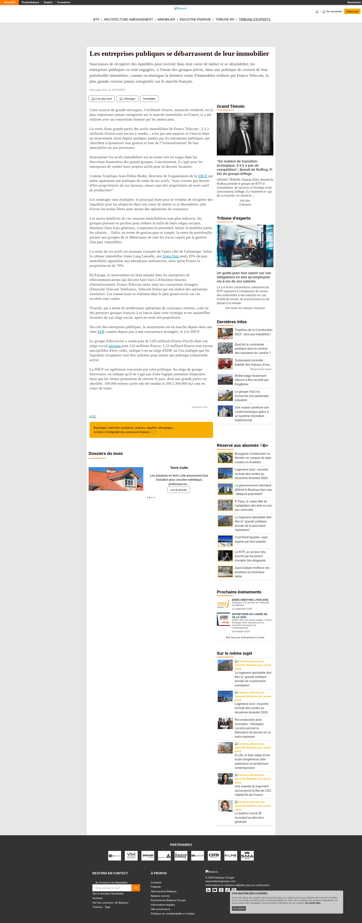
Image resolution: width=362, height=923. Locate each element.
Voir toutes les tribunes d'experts (245, 308)
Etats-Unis (171, 256)
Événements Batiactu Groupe (168, 900)
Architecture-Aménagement (128, 19)
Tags (107, 906)
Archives (97, 898)
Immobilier (166, 19)
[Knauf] (181, 855)
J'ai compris (239, 908)
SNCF (202, 176)
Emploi (48, 2)
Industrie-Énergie (195, 19)
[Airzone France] (114, 855)
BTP (96, 19)
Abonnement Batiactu (163, 891)
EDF (100, 331)
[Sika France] (164, 855)
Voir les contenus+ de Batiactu (110, 902)
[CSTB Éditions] (214, 855)
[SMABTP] (247, 855)
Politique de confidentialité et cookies (173, 913)
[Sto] (197, 855)
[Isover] (147, 855)
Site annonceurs (160, 909)
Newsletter (354, 2)
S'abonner (352, 11)
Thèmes (97, 906)
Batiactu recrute (160, 895)
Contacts (156, 882)
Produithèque (30, 2)
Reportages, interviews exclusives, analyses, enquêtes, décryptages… (134, 429)
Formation (63, 2)
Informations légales (163, 904)
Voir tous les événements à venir (245, 637)
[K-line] (230, 855)
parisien (114, 346)
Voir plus (245, 200)
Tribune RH (225, 19)
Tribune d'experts (255, 19)
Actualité (9, 2)
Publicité (156, 886)
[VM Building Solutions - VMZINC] (131, 855)
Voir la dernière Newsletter (108, 893)
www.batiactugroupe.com (220, 881)
